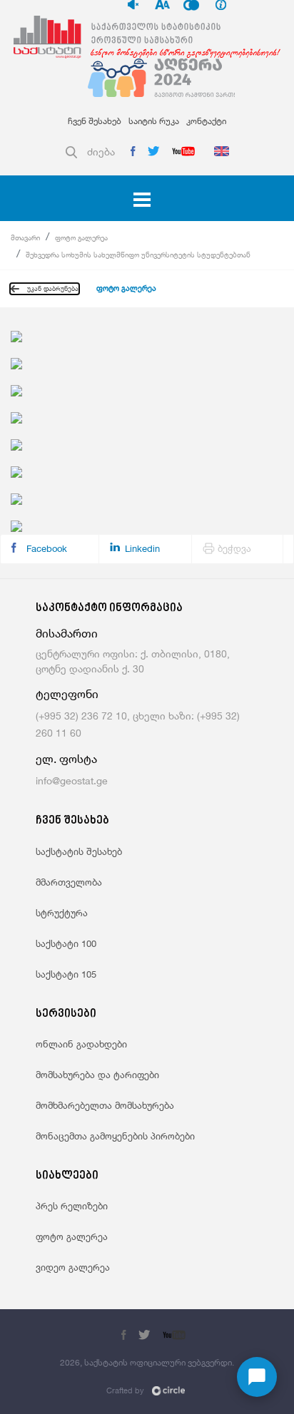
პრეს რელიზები (72, 1205)
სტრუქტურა (62, 912)
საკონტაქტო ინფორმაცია (109, 608)
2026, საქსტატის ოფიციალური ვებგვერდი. (147, 1362)
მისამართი (67, 633)
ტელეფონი (67, 694)
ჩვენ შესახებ (94, 121)
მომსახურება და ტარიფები (97, 1074)
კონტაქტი (206, 121)
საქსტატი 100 (66, 943)
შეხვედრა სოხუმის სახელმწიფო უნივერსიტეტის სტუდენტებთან (138, 254)
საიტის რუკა (153, 121)
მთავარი (25, 237)
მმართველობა (69, 882)
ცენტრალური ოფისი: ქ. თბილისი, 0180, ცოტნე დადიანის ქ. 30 (133, 661)
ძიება (101, 151)
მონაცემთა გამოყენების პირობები (115, 1136)
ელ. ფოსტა (66, 759)
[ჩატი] (257, 1377)
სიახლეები (67, 1176)
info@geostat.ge (72, 780)
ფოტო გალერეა (81, 237)
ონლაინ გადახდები (81, 1044)
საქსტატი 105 (66, 974)
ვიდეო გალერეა (73, 1267)
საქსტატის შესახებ (79, 851)
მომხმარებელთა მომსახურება (105, 1105)
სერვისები (66, 1014)
